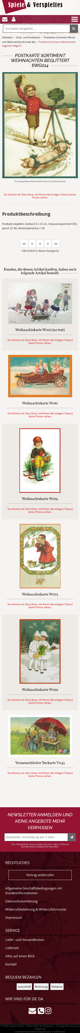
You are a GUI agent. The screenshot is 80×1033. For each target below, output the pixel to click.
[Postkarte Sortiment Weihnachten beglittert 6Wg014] (40, 177)
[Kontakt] (5, 19)
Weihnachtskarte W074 (40, 499)
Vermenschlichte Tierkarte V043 (40, 763)
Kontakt (11, 964)
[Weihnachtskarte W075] (40, 587)
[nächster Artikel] (48, 243)
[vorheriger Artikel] (32, 243)
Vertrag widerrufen (40, 875)
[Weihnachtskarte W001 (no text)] (40, 323)
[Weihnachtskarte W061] (40, 396)
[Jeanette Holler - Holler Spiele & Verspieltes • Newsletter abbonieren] (72, 837)
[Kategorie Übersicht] (40, 243)
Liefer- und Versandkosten (24, 939)
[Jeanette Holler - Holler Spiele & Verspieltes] (33, 13)
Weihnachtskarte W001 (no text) (40, 330)
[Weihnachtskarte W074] (40, 492)
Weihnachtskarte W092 (40, 690)
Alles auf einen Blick (20, 956)
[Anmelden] (14, 19)
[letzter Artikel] (56, 243)
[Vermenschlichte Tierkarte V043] (40, 756)
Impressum (13, 917)
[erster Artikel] (24, 243)
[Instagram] (48, 1010)
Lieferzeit (12, 948)
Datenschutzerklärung (21, 901)
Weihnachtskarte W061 (40, 404)
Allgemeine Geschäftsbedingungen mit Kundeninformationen (33, 890)
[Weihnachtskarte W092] (40, 682)
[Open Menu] (74, 19)
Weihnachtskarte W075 (40, 595)
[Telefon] (41, 1010)
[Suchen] (74, 29)
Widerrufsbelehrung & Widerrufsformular (35, 909)
